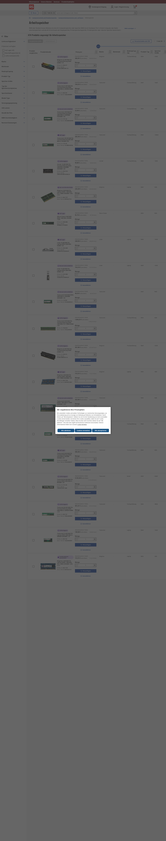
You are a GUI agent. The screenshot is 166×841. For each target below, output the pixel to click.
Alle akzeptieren (100, 430)
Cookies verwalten (83, 430)
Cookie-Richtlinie (82, 424)
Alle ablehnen (66, 430)
